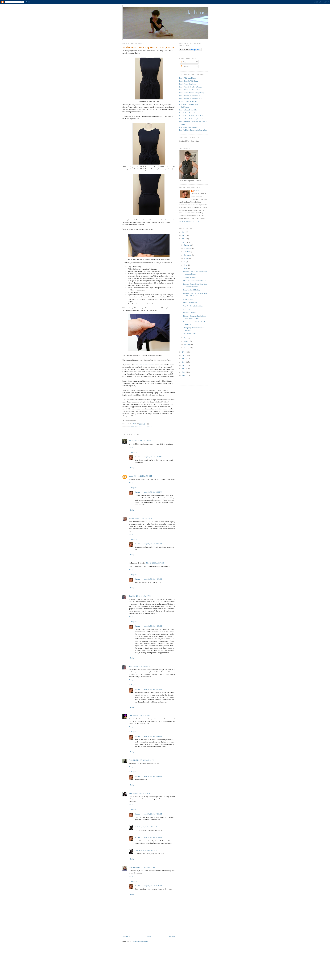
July (185, 262)
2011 (184, 365)
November (188, 248)
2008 (184, 375)
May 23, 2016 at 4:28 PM (142, 440)
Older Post (171, 936)
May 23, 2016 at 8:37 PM (155, 563)
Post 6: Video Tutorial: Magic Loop (191, 92)
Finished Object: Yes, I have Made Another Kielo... (195, 272)
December (187, 245)
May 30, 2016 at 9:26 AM (148, 850)
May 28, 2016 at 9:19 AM (153, 626)
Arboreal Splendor (189, 277)
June (186, 265)
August (186, 258)
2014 (184, 355)
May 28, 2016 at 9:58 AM (153, 837)
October (187, 251)
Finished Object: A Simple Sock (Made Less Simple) (194, 317)
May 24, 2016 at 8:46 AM (142, 596)
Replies (134, 452)
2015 (184, 352)
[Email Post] (148, 424)
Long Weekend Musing (191, 290)
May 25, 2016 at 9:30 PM (145, 760)
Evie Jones (133, 867)
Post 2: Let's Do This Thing (188, 81)
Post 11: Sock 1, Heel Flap (188, 110)
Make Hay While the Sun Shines (194, 281)
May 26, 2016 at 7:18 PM (141, 793)
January (187, 348)
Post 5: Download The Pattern (189, 90)
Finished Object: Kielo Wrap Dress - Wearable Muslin (195, 294)
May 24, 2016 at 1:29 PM (141, 715)
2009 (184, 372)
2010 (184, 369)
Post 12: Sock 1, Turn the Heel (189, 113)
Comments (186, 66)
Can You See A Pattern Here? (193, 306)
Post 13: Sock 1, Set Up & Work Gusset (192, 116)
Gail (130, 793)
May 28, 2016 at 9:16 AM (153, 543)
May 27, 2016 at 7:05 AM (146, 867)
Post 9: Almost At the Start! (188, 101)
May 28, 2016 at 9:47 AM (148, 827)
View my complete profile (190, 221)
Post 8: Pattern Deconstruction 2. (190, 98)
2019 (184, 232)
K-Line (196, 12)
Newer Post (126, 936)
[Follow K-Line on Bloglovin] (190, 51)
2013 (184, 358)
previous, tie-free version (144, 365)
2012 (184, 362)
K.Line (137, 456)
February (187, 344)
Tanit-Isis (132, 760)
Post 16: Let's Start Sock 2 (188, 127)
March (186, 341)
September (188, 255)
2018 (184, 235)
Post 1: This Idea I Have (187, 78)
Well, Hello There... (190, 333)
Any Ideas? (187, 309)
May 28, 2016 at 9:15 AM (153, 814)
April (186, 338)
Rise (130, 596)
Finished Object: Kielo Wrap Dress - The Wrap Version (195, 285)
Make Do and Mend (190, 302)
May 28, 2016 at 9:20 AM (153, 689)
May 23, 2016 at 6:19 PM (153, 457)
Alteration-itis (188, 299)
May (186, 268)
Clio (130, 715)
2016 (184, 242)
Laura (131, 476)
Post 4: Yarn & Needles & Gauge (190, 87)
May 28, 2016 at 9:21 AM (153, 736)
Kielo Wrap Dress (137, 426)
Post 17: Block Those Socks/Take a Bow (193, 130)
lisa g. (131, 440)
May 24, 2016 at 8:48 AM (142, 666)
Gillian (131, 518)
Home (149, 936)
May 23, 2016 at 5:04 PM (143, 476)
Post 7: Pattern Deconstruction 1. (190, 95)
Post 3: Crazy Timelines (187, 84)
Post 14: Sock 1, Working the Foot (191, 119)
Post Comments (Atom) (140, 941)
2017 (184, 239)
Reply (131, 447)
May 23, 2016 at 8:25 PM (143, 518)
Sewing (149, 426)
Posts (184, 62)
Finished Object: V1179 (191, 312)
